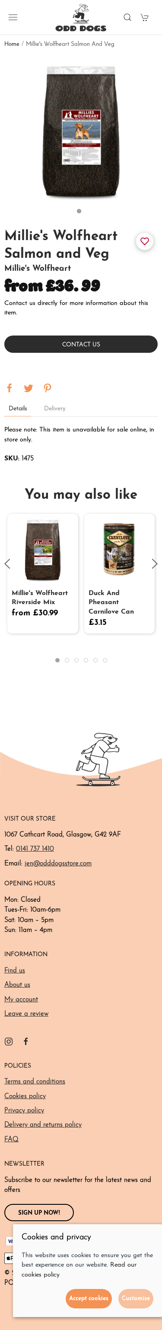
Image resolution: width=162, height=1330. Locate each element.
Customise (136, 1299)
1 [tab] (81, 213)
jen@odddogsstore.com (58, 863)
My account (21, 999)
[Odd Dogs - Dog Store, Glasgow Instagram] (8, 1041)
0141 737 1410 (35, 849)
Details (18, 408)
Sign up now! (39, 1213)
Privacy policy (24, 1110)
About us (17, 985)
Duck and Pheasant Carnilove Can (111, 602)
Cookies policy (25, 1096)
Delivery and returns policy (43, 1124)
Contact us (81, 345)
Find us (14, 970)
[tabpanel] (81, 130)
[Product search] (127, 17)
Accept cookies (88, 1299)
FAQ (11, 1139)
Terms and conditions (34, 1081)
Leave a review (26, 1013)
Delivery (55, 408)
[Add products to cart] (144, 17)
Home (11, 44)
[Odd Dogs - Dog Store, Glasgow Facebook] (26, 1041)
